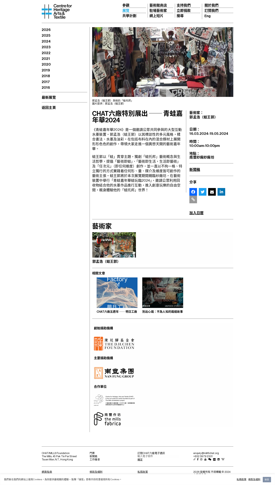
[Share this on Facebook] (193, 192)
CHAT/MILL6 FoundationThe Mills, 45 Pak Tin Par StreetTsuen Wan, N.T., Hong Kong (59, 456)
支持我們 (184, 5)
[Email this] (212, 192)
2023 (46, 47)
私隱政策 (143, 472)
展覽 (125, 10)
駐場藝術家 (158, 10)
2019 (46, 70)
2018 (46, 76)
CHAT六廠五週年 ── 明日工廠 (117, 311)
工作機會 (95, 459)
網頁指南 (47, 472)
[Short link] (193, 199)
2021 (46, 59)
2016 (46, 87)
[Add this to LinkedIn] (221, 192)
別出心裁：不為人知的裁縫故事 (162, 311)
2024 (46, 41)
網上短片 (156, 16)
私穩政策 (241, 479)
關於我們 (211, 5)
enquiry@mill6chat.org (206, 453)
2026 (46, 30)
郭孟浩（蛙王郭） (106, 261)
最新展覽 (49, 97)
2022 (46, 53)
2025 (46, 35)
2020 (46, 64)
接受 (267, 479)
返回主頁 (49, 107)
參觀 (125, 5)
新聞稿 (93, 456)
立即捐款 (184, 10)
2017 (46, 82)
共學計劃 (129, 16)
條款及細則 (254, 479)
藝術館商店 (158, 5)
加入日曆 (196, 213)
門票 (92, 453)
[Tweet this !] (202, 192)
